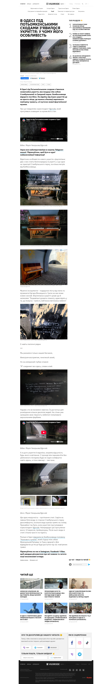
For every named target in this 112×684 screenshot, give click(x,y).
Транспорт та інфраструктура (66, 11)
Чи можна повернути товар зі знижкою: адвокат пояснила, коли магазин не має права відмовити (82, 48)
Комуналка (81, 11)
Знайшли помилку (24, 560)
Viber (62, 551)
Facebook (54, 551)
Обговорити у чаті (34, 560)
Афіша (29, 3)
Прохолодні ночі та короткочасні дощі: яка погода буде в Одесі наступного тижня (54, 594)
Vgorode (52, 109)
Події (52, 11)
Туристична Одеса (63, 8)
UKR (86, 3)
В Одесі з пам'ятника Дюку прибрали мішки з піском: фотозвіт (31, 618)
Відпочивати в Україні (37, 8)
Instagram (45, 551)
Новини (22, 3)
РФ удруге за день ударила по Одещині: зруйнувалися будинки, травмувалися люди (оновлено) (56, 618)
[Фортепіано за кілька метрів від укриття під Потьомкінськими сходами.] (43, 267)
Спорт (62, 14)
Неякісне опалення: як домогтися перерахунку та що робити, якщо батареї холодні (31, 594)
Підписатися (57, 658)
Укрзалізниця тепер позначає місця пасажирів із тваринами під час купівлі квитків (82, 27)
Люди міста (41, 14)
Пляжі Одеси (76, 8)
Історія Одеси (51, 8)
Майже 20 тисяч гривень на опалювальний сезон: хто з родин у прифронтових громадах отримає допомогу (82, 37)
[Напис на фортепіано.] (43, 321)
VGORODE (54, 664)
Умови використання (24, 669)
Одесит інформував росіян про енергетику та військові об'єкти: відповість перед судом (80, 594)
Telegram (39, 647)
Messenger (54, 647)
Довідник (36, 3)
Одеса (62, 664)
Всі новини (71, 14)
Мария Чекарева (28, 81)
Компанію (77, 3)
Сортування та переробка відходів (37, 11)
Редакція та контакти (44, 669)
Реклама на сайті (63, 669)
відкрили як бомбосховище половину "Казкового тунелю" (42, 538)
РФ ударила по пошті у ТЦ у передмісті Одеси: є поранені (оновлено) (80, 618)
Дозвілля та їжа (52, 14)
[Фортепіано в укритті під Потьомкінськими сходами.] (43, 187)
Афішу (71, 3)
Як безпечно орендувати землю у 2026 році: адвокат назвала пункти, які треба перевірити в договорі (82, 59)
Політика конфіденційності (26, 670)
